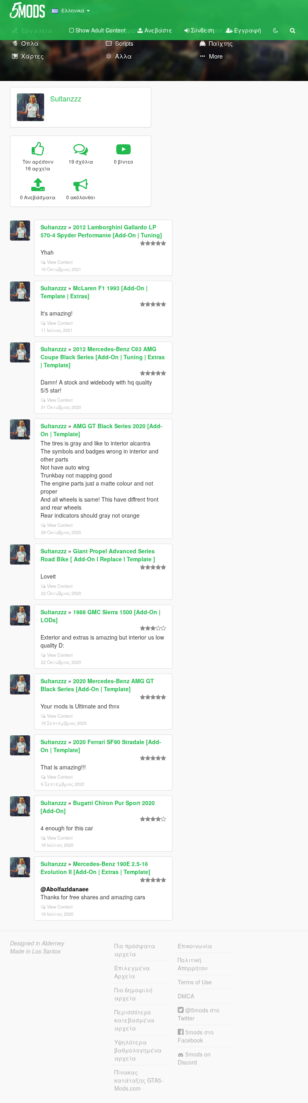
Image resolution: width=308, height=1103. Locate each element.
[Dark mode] (275, 30)
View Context (60, 262)
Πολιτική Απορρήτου (193, 964)
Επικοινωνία (195, 946)
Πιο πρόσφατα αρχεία (134, 950)
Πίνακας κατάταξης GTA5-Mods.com (138, 1080)
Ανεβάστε (157, 30)
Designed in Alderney (37, 943)
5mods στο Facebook (196, 1036)
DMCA (186, 996)
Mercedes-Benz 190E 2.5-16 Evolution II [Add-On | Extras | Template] (95, 868)
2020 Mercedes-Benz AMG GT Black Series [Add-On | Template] (97, 685)
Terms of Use (195, 982)
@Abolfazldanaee (65, 889)
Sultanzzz (65, 98)
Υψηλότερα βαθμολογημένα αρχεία (138, 1050)
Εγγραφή (247, 30)
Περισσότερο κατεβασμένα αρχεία (134, 1020)
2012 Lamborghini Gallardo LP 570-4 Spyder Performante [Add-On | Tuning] (101, 231)
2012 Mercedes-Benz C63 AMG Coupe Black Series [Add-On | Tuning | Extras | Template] (103, 357)
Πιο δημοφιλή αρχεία (133, 994)
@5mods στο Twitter (198, 1014)
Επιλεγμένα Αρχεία (132, 972)
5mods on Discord (194, 1058)
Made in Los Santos (35, 951)
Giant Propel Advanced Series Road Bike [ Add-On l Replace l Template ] (98, 555)
